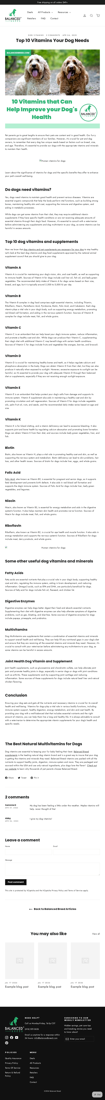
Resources (63, 12)
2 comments (53, 35)
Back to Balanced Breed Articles (54, 909)
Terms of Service (75, 890)
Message (8, 860)
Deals (30, 12)
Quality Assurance (13, 1058)
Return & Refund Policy (12, 1074)
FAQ (43, 18)
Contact (54, 18)
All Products (44, 12)
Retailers (31, 18)
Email (55, 846)
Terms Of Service (12, 1067)
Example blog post (16, 987)
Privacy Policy (58, 890)
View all (96, 933)
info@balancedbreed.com (45, 1038)
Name (7, 846)
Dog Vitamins (36, 35)
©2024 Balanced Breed (52, 1091)
